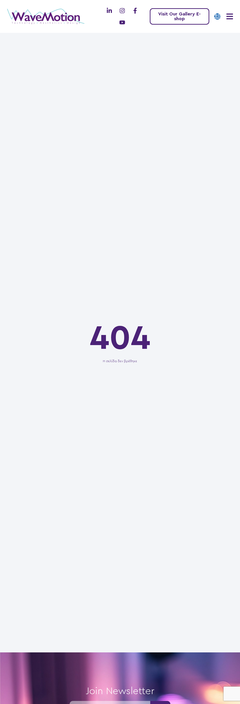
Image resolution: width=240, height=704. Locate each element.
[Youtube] (122, 22)
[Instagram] (122, 10)
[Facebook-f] (135, 10)
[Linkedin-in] (109, 10)
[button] (229, 16)
